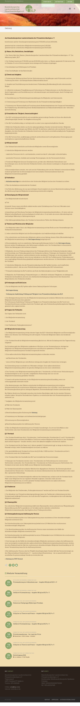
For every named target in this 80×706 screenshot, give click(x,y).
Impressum (55, 699)
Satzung (35, 412)
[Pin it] (13, 565)
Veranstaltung (31, 580)
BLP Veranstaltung (28, 653)
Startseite (47, 1)
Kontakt (47, 699)
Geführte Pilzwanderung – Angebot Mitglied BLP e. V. (31, 592)
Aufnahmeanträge (12, 181)
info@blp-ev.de (15, 687)
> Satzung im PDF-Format (14, 559)
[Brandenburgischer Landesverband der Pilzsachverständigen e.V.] (20, 8)
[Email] (16, 565)
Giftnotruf (59, 1)
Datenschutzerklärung (67, 699)
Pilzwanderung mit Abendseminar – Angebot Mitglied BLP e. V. (35, 582)
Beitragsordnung (34, 239)
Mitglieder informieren (20, 580)
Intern (70, 1)
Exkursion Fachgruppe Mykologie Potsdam (28, 603)
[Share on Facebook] (10, 565)
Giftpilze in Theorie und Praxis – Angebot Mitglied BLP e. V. (33, 613)
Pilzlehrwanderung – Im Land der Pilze (27, 634)
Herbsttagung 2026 (19, 655)
